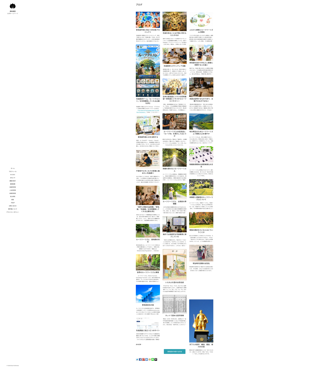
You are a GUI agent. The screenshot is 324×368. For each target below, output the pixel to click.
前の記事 (138, 344)
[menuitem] (13, 168)
